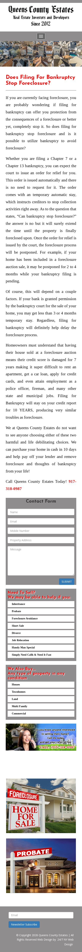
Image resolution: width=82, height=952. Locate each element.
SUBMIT (67, 581)
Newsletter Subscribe (24, 924)
